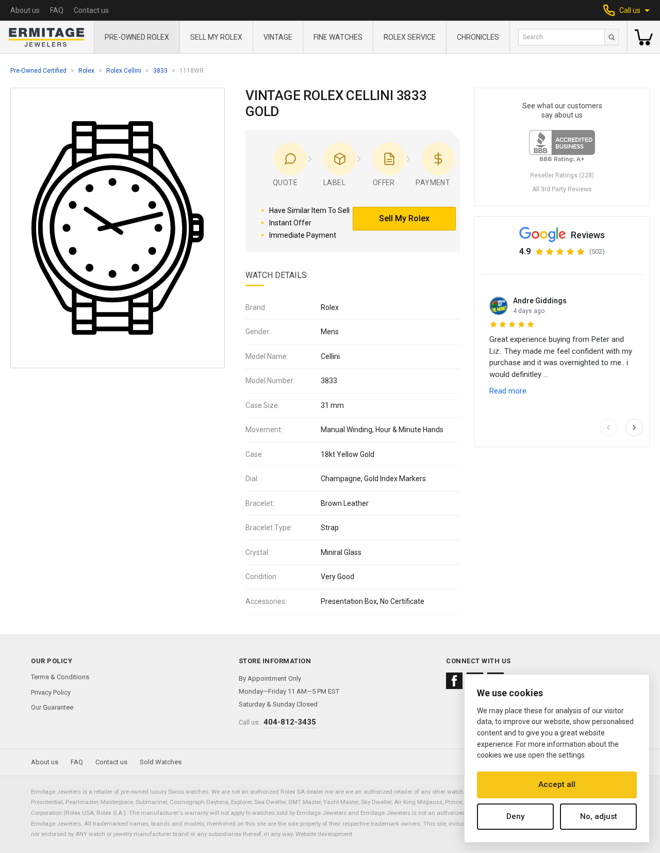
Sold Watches (161, 762)
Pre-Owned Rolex (137, 37)
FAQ (56, 10)
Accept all (556, 784)
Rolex (86, 71)
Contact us (91, 10)
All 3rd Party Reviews (562, 189)
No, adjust (598, 816)
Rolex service (410, 37)
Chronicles (478, 37)
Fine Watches (338, 37)
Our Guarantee (52, 707)
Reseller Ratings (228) (562, 175)
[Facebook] (454, 680)
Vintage (277, 37)
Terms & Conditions (60, 677)
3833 (160, 71)
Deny (515, 816)
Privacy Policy (51, 692)
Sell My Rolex (216, 37)
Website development (323, 834)
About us (25, 10)
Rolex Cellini (123, 71)
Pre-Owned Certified (38, 71)
